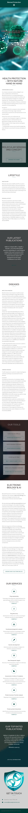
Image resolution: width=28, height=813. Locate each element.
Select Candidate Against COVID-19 (14, 461)
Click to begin (14, 40)
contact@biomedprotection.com (12, 802)
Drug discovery (14, 613)
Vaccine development (14, 645)
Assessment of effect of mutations (14, 676)
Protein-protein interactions (14, 709)
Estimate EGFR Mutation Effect (14, 448)
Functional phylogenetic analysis (14, 629)
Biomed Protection (14, 2)
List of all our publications (14, 759)
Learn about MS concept (14, 159)
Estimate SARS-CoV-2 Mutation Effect (14, 471)
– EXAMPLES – (14, 603)
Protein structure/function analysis (14, 695)
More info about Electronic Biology (14, 571)
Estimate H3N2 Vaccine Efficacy (14, 437)
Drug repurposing (14, 596)
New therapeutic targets (14, 660)
